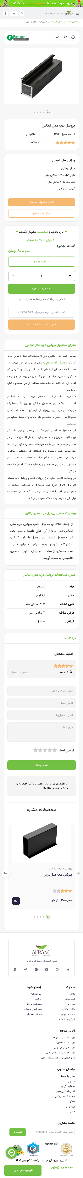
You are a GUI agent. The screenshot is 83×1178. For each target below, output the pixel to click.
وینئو (72, 1101)
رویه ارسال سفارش (33, 1009)
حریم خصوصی (68, 1014)
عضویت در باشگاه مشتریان (41, 325)
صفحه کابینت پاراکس (65, 1096)
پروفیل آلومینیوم (56, 362)
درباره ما (71, 1004)
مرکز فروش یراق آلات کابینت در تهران (57, 1058)
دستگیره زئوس (68, 1086)
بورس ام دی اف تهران (65, 1043)
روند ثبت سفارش (34, 1004)
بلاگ (72, 994)
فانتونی (71, 1081)
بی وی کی (70, 1106)
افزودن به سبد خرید (41, 288)
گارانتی (39, 999)
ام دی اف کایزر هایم (66, 1091)
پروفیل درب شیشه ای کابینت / (64, 21)
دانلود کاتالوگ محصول (41, 202)
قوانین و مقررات (67, 1019)
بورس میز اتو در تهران (64, 1048)
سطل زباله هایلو (67, 1076)
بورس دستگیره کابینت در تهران (60, 1053)
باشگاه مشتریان (68, 1009)
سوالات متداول (34, 1014)
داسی (72, 1111)
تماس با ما (70, 999)
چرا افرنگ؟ (36, 994)
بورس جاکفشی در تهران (64, 1037)
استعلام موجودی (42, 261)
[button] (47, 112)
